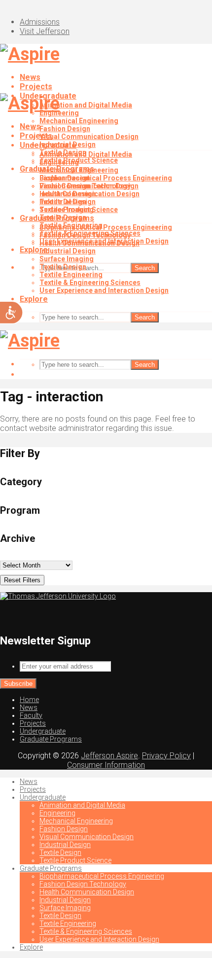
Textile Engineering (71, 275)
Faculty (31, 715)
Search (145, 268)
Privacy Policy (166, 755)
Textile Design (62, 202)
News (30, 77)
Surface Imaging (66, 259)
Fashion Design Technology (85, 235)
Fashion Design (64, 129)
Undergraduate (48, 145)
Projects (36, 86)
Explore (34, 299)
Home (29, 700)
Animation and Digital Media (85, 105)
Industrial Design (67, 194)
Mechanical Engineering (78, 121)
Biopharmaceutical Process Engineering (105, 178)
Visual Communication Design (89, 137)
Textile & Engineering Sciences (90, 282)
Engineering (59, 162)
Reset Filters (22, 580)
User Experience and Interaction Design (104, 290)
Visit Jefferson (45, 31)
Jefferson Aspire (109, 755)
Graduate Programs (57, 218)
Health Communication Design (89, 243)
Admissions (40, 22)
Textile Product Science (78, 209)
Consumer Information (106, 765)
